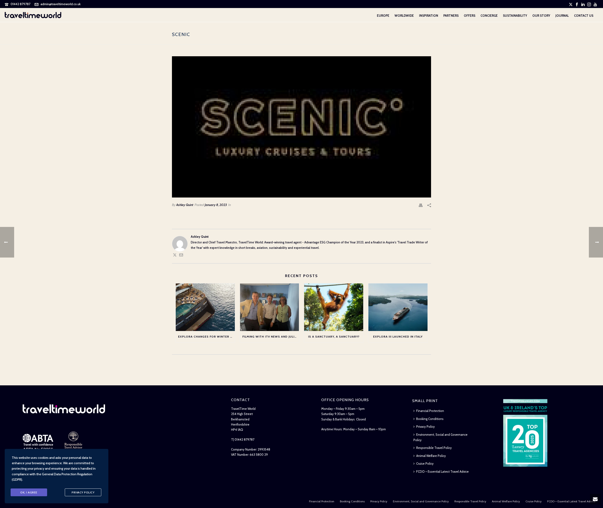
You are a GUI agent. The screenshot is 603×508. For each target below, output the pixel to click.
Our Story (541, 15)
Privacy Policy (425, 426)
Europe (383, 15)
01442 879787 (20, 4)
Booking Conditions (430, 419)
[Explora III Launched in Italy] (398, 307)
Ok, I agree (28, 492)
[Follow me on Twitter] (175, 256)
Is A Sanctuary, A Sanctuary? (333, 336)
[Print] (421, 205)
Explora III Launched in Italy (398, 336)
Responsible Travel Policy (434, 448)
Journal (562, 15)
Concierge (489, 15)
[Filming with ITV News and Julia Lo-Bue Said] (269, 307)
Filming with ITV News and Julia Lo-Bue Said (270, 336)
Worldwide (404, 15)
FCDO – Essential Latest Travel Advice (442, 471)
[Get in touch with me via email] (181, 256)
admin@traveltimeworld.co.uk (61, 4)
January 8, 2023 (216, 205)
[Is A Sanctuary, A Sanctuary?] (333, 307)
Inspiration (428, 15)
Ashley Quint (184, 205)
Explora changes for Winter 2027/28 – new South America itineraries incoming (206, 336)
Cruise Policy (425, 463)
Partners (451, 15)
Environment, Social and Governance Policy (440, 437)
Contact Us (583, 15)
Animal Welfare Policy (431, 456)
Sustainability (515, 15)
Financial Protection (430, 411)
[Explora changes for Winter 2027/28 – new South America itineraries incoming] (205, 307)
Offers (469, 15)
